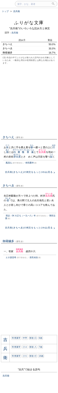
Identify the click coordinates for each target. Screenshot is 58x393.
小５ (25, 356)
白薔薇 (19, 152)
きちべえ (13, 137)
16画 (41, 356)
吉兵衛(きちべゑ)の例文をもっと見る (29, 227)
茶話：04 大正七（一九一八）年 (21, 215)
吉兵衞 (14, 32)
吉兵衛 (42, 152)
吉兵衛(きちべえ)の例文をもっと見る (29, 172)
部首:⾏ (33, 356)
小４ (25, 347)
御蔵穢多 (13, 241)
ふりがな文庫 (29, 22)
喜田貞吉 (33, 257)
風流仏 (9, 163)
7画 (40, 347)
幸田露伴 (29, 163)
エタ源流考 (11, 257)
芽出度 (17, 156)
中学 (25, 338)
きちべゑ (13, 185)
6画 (40, 338)
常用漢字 (16, 338)
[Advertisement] (29, 99)
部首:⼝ (33, 338)
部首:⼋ (33, 347)
